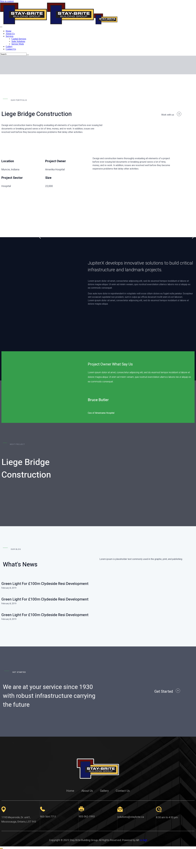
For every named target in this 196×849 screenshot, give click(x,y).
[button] (40, 237)
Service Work (17, 44)
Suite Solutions (18, 41)
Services (9, 36)
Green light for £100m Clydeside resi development (44, 583)
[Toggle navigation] (1, 26)
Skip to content (7, 1)
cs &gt (143, 840)
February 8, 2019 (8, 587)
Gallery (9, 46)
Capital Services (18, 39)
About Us (10, 33)
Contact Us (11, 49)
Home (8, 31)
